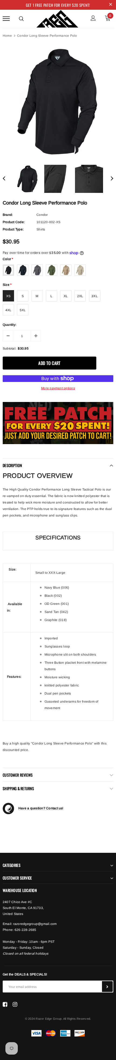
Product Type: (13, 229)
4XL (8, 310)
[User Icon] (93, 19)
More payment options (58, 388)
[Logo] (57, 18)
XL (66, 296)
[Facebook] (5, 1004)
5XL (23, 310)
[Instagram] (15, 1004)
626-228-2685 (25, 930)
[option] (58, 101)
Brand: (8, 215)
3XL (94, 296)
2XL (80, 296)
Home (7, 36)
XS (8, 296)
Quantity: (9, 325)
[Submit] (107, 986)
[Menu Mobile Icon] (6, 18)
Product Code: (14, 222)
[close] (110, 5)
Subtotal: (9, 348)
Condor (42, 215)
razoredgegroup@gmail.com (35, 924)
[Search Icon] (21, 18)
